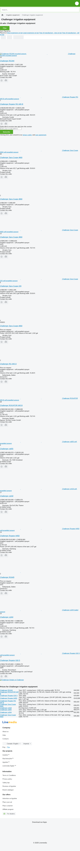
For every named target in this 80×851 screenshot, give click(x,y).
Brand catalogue (8, 790)
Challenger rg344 (6, 617)
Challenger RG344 (7, 61)
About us (5, 731)
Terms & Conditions (9, 775)
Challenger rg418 (6, 496)
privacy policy (27, 135)
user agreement (40, 135)
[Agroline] (2, 15)
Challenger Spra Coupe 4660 (11, 158)
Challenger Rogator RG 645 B (11, 104)
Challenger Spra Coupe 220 (10, 286)
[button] (77, 3)
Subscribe (6, 132)
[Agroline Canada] (13, 3)
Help (4, 735)
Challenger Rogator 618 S (10, 660)
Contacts (5, 739)
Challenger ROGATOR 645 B (11, 405)
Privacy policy (7, 779)
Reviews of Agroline (9, 786)
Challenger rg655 (6, 449)
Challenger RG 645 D (8, 364)
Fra (8, 747)
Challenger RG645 (7, 577)
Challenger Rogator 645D (10, 536)
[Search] (77, 10)
